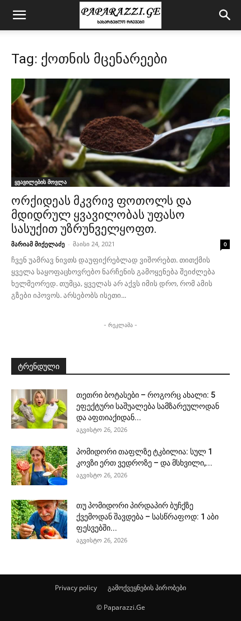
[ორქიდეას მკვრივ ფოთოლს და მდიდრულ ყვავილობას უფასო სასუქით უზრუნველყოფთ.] (120, 133)
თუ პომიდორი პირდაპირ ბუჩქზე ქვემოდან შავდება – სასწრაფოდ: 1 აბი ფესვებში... (147, 516)
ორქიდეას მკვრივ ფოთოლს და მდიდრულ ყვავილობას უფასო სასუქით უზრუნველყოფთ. (101, 215)
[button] (19, 15)
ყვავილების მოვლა (41, 182)
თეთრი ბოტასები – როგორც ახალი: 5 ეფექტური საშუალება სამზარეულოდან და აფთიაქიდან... (147, 406)
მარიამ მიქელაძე (38, 244)
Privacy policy (76, 587)
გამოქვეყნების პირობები (147, 587)
